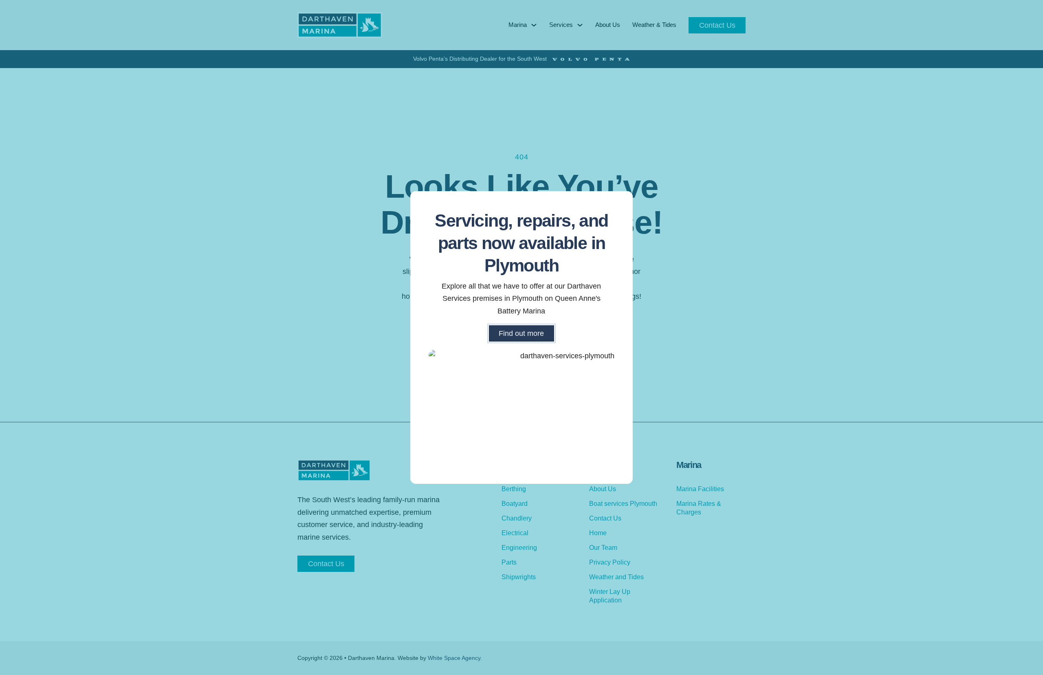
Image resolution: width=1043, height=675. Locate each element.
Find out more (521, 333)
